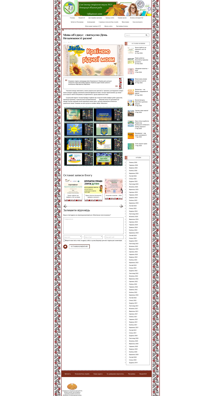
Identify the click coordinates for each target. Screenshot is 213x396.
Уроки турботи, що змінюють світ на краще (73, 196)
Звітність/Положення (77, 22)
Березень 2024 (133, 233)
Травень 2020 (133, 349)
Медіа (82, 18)
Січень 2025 (132, 208)
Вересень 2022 (133, 279)
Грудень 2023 (133, 241)
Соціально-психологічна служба (108, 22)
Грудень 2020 (133, 335)
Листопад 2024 (133, 214)
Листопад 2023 (133, 243)
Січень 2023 (132, 268)
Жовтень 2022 (133, 276)
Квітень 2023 (133, 260)
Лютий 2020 (133, 357)
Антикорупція (91, 22)
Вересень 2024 (133, 219)
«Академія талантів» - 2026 (114, 196)
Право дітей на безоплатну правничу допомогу (93, 196)
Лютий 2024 (133, 235)
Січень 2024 (132, 238)
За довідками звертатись (115, 374)
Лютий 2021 (133, 330)
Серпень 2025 (133, 192)
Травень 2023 (133, 257)
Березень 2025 (133, 203)
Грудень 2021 (133, 303)
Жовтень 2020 (133, 341)
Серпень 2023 (133, 252)
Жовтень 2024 (133, 216)
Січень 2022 (132, 300)
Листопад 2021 (133, 306)
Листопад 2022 (133, 273)
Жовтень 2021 (133, 308)
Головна (72, 18)
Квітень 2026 (133, 170)
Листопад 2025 (133, 184)
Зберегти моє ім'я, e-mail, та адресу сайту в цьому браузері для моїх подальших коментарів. (93, 240)
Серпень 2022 (133, 281)
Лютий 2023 (133, 265)
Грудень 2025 (133, 181)
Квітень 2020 (133, 352)
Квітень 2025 (133, 200)
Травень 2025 (133, 197)
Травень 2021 (133, 322)
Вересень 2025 (133, 189)
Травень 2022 (133, 289)
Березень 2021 (133, 327)
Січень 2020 (132, 360)
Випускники (125, 22)
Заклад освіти (110, 18)
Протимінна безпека (122, 26)
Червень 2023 (133, 254)
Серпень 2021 (133, 314)
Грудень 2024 (133, 211)
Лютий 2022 (133, 298)
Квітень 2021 (133, 325)
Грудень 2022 (133, 270)
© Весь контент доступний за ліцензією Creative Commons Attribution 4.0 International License (72, 394)
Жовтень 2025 (133, 187)
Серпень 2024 (133, 222)
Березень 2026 (133, 173)
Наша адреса (98, 374)
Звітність (68, 374)
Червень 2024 (133, 225)
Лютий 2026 (133, 176)
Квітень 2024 (133, 230)
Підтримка (131, 374)
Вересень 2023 (133, 249)
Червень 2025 (133, 195)
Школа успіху (108, 26)
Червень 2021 (133, 319)
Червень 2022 (133, 287)
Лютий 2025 (133, 206)
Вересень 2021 (133, 311)
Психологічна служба (82, 374)
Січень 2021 (132, 333)
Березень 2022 (133, 295)
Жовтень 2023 (133, 246)
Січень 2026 (132, 179)
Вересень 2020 (133, 343)
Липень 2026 (133, 162)
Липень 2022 (133, 284)
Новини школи (122, 18)
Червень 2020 (133, 346)
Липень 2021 (133, 316)
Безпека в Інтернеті (136, 18)
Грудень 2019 (133, 362)
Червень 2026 (133, 165)
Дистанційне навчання (95, 18)
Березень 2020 (133, 354)
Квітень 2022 (133, 292)
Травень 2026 (133, 168)
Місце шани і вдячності (92, 26)
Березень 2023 (133, 262)
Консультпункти (137, 22)
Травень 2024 (133, 227)
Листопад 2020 (133, 338)
